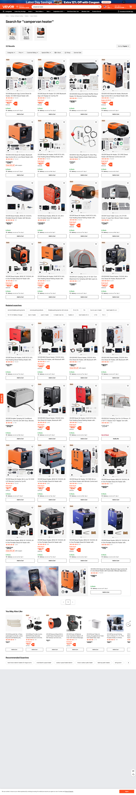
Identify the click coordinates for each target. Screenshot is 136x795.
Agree (126, 791)
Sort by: (120, 46)
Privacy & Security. (69, 791)
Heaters (26, 16)
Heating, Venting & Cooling (16, 16)
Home (7, 16)
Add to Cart (20, 114)
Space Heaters (33, 16)
